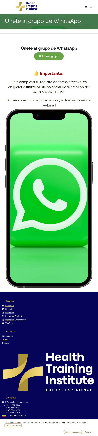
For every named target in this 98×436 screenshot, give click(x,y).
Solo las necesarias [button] (73, 432)
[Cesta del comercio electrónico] (85, 6)
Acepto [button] (88, 432)
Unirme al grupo (48, 56)
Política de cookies (13, 425)
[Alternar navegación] (90, 6)
